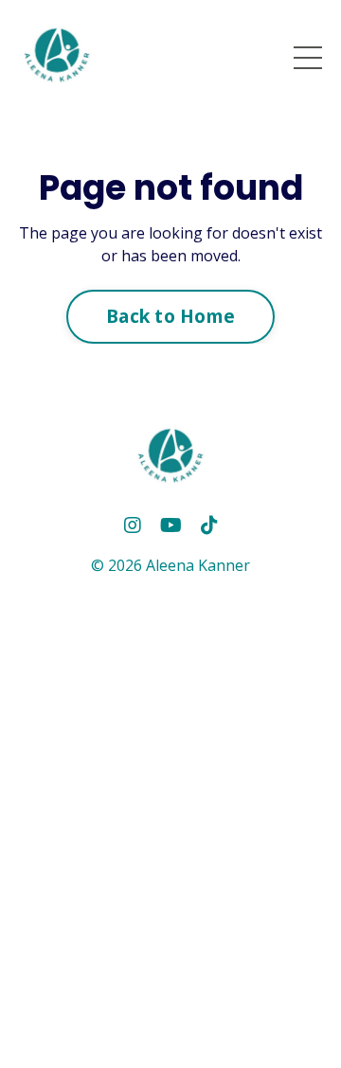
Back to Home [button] (170, 316)
